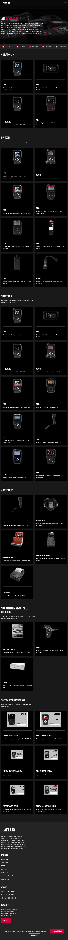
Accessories (4, 872)
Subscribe (6, 920)
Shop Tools (4, 869)
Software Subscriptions (8, 879)
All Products (4, 859)
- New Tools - (5, 862)
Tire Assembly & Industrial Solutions (11, 875)
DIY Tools (4, 866)
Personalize (34, 936)
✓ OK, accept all (57, 931)
